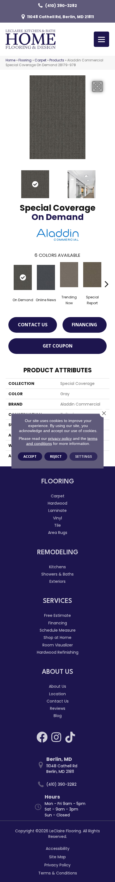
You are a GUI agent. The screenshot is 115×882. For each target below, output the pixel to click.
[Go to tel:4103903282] (60, 784)
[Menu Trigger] (101, 39)
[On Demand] (22, 277)
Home (10, 60)
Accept (30, 456)
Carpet (40, 60)
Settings (83, 456)
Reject (56, 456)
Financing (84, 325)
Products (56, 60)
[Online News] (46, 277)
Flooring (25, 60)
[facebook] (42, 737)
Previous (8, 181)
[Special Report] (92, 275)
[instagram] (56, 737)
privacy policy (60, 438)
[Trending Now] (69, 275)
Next (106, 181)
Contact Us (32, 325)
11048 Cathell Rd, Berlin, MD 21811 (60, 17)
